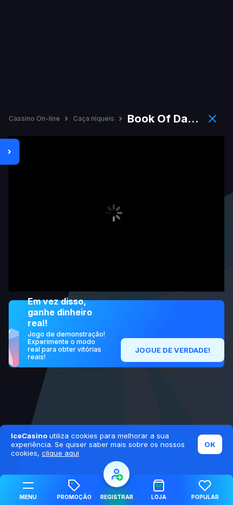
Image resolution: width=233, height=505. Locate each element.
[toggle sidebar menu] (10, 152)
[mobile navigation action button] (116, 474)
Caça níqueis (93, 118)
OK (210, 444)
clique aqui (60, 453)
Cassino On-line (34, 118)
